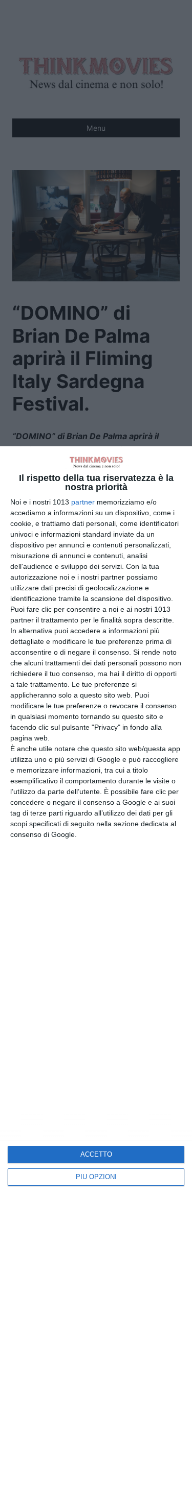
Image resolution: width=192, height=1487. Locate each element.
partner (83, 502)
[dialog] (96, 966)
